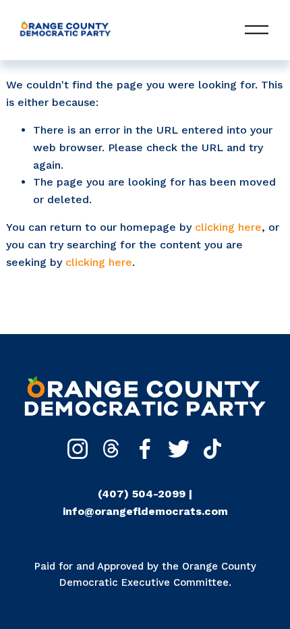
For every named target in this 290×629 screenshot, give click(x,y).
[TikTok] (212, 449)
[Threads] (111, 449)
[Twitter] (179, 449)
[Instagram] (77, 449)
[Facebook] (145, 449)
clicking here (228, 227)
